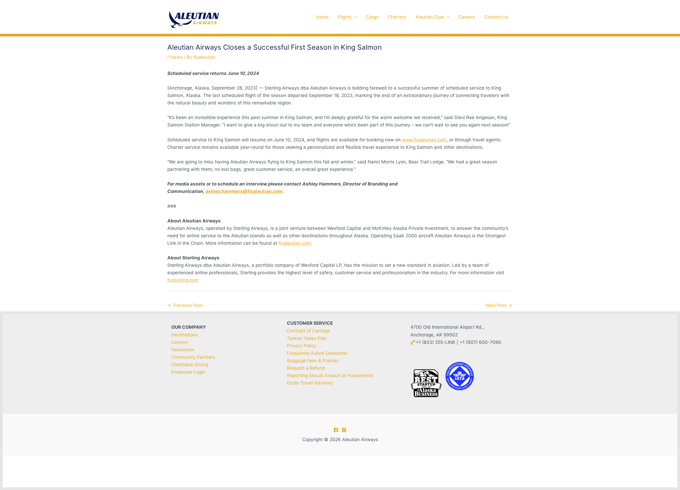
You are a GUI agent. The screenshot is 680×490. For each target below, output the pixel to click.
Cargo (372, 17)
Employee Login (188, 372)
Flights (345, 17)
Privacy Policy (301, 345)
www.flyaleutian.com (424, 139)
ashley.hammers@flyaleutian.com (244, 191)
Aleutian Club (429, 17)
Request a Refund (306, 368)
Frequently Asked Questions (317, 353)
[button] (354, 17)
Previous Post (185, 305)
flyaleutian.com (295, 243)
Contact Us (496, 17)
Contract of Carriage (308, 330)
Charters (397, 17)
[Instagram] (344, 430)
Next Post (499, 305)
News (176, 57)
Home (322, 17)
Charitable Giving (189, 364)
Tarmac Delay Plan (307, 338)
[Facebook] (336, 430)
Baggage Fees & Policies (313, 360)
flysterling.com (182, 280)
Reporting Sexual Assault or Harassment (330, 375)
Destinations (184, 334)
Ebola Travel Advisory (310, 383)
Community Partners (193, 357)
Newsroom (182, 349)
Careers (466, 17)
